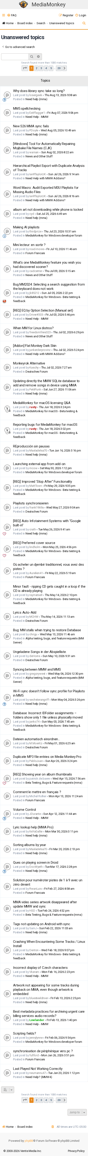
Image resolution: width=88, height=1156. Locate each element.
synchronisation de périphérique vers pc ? (43, 1051)
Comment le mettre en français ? (37, 792)
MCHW (33, 616)
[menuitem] (11, 15)
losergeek (35, 95)
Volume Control (24, 810)
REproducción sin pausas (31, 446)
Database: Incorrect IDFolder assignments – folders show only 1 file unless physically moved (47, 715)
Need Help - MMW (37, 116)
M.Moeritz (35, 743)
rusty (32, 407)
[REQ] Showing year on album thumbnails (42, 774)
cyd (31, 213)
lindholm (34, 547)
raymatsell (35, 595)
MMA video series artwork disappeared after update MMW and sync (45, 904)
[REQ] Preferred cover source (34, 543)
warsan (34, 152)
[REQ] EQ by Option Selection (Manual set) (43, 310)
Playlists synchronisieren (31, 503)
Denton (34, 950)
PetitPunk (35, 389)
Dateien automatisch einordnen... (36, 739)
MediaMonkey (48, 4)
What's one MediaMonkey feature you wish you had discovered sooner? (47, 264)
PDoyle (33, 130)
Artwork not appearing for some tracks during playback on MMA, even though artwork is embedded (46, 989)
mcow (33, 468)
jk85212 (34, 293)
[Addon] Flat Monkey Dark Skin (34, 346)
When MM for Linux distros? (33, 328)
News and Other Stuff (39, 156)
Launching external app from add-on (39, 464)
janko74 (34, 721)
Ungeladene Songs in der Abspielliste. (40, 652)
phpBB (29, 1140)
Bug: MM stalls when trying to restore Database (47, 630)
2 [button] (36, 68)
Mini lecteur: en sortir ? (29, 245)
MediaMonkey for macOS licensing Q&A (41, 403)
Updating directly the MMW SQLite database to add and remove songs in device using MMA (46, 383)
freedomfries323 (40, 332)
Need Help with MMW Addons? (45, 178)
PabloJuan (36, 761)
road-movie (36, 249)
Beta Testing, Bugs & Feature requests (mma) (53, 782)
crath (32, 529)
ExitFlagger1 (37, 112)
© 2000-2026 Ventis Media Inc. (22, 1151)
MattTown (35, 485)
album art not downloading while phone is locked (48, 210)
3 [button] (41, 68)
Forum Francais (35, 253)
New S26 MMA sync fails (31, 126)
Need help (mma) (36, 99)
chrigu (33, 634)
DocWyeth (35, 866)
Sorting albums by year (29, 845)
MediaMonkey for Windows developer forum (53, 235)
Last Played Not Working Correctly (37, 1069)
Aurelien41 (36, 573)
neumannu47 (37, 1073)
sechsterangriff (39, 699)
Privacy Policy (76, 1151)
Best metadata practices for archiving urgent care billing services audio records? (49, 1013)
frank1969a (36, 507)
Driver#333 (36, 314)
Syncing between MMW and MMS (37, 669)
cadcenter (35, 271)
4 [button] (46, 68)
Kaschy (34, 367)
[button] (25, 68)
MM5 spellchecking (26, 108)
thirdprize (35, 231)
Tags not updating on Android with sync (41, 924)
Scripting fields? (24, 1033)
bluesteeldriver (38, 998)
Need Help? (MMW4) (38, 1077)
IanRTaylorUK (37, 174)
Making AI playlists (26, 227)
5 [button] (51, 68)
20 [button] (58, 68)
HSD (32, 910)
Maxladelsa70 (38, 450)
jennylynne (35, 1037)
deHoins (34, 656)
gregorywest (37, 673)
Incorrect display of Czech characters (40, 968)
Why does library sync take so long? (39, 91)
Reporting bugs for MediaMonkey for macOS (45, 425)
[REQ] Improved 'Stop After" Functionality (42, 482)
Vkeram (34, 972)
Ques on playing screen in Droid (35, 862)
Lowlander (36, 1020)
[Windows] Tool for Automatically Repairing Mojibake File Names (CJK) (44, 146)
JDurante (35, 814)
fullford (34, 1055)
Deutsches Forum (36, 371)
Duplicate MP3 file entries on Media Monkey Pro (47, 757)
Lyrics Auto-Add (24, 612)
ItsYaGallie (35, 831)
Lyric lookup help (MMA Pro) (33, 827)
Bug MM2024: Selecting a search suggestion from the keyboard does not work (49, 286)
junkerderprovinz (40, 350)
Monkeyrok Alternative (29, 363)
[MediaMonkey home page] (23, 4)
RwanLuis (35, 888)
